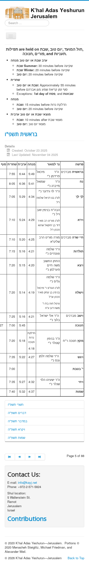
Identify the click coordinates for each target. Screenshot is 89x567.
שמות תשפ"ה (16, 437)
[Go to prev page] (20, 457)
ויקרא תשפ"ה (16, 429)
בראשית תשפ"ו (21, 133)
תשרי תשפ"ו (15, 404)
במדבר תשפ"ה (17, 421)
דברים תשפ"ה (17, 412)
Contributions (27, 518)
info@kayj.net (27, 482)
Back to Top (76, 558)
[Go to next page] (30, 457)
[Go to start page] (10, 457)
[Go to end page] (40, 457)
